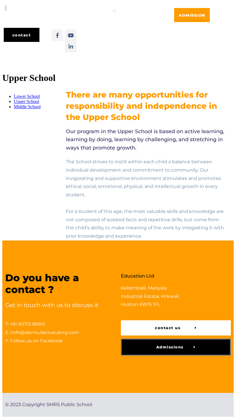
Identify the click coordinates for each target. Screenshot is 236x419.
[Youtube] (71, 35)
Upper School (26, 101)
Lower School (27, 96)
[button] (114, 10)
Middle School (27, 106)
